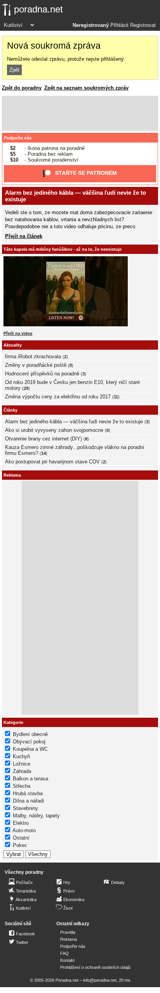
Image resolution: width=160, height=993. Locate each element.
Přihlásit (119, 25)
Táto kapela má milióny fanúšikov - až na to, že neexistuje (62, 249)
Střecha (21, 786)
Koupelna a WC (30, 749)
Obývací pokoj (29, 742)
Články (10, 410)
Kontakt (67, 960)
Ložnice (21, 764)
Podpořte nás (17, 138)
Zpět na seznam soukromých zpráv (86, 88)
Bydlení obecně (30, 734)
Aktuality (12, 345)
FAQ (64, 953)
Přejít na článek (23, 236)
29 (26, 388)
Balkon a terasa (30, 779)
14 (43, 453)
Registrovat (143, 25)
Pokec (20, 845)
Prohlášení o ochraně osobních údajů (95, 967)
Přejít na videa (17, 333)
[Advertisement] (80, 113)
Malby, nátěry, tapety (36, 816)
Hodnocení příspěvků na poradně (42, 374)
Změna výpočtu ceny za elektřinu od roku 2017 (58, 397)
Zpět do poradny (22, 88)
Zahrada (22, 771)
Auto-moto (24, 830)
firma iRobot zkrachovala (33, 356)
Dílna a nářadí (28, 801)
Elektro (21, 823)
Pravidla (67, 932)
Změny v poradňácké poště (35, 365)
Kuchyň (21, 756)
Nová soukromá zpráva (54, 45)
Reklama (68, 939)
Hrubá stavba (28, 793)
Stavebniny (25, 808)
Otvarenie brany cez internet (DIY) (43, 439)
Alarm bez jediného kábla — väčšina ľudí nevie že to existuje (74, 421)
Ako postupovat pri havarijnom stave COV (52, 462)
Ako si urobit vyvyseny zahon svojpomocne (54, 430)
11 (116, 396)
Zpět (14, 70)
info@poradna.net (100, 980)
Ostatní (21, 838)
